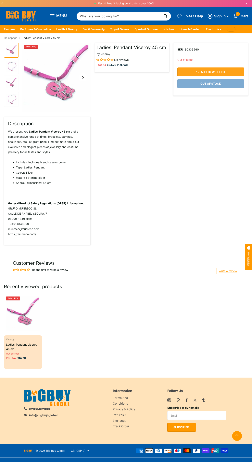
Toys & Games (119, 29)
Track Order (121, 426)
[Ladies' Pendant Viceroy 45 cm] (23, 314)
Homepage (10, 37)
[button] (2, 3)
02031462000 (39, 409)
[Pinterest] (178, 400)
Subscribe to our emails (183, 407)
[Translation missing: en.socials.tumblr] (203, 400)
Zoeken (165, 16)
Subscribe (181, 427)
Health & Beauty (66, 29)
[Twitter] (195, 400)
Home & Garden (190, 29)
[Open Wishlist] (179, 16)
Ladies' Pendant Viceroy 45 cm (21, 346)
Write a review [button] (228, 271)
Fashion (9, 29)
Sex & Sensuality (94, 29)
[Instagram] (169, 400)
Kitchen (169, 29)
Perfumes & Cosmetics (35, 29)
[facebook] (187, 400)
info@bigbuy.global (43, 415)
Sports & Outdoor (146, 29)
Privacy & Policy (124, 409)
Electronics (213, 29)
